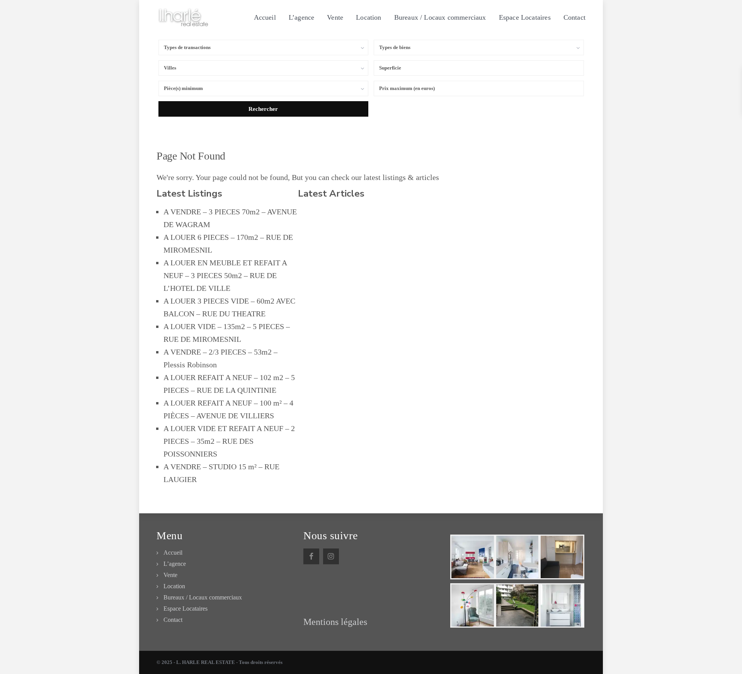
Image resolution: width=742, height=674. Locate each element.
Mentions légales (335, 622)
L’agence (301, 17)
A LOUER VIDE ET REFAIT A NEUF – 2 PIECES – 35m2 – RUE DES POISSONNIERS (229, 441)
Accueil (265, 17)
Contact (574, 17)
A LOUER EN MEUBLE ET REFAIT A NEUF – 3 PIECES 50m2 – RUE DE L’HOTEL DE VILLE (225, 275)
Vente (335, 17)
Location (368, 17)
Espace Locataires (525, 17)
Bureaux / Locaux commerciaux (440, 17)
